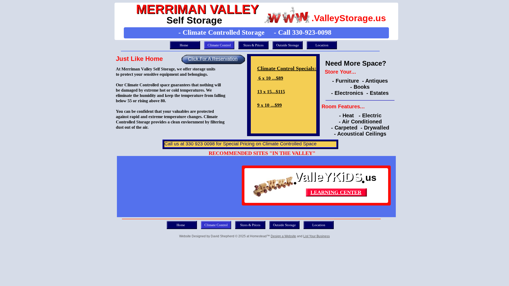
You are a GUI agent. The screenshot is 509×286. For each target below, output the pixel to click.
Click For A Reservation (213, 58)
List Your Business (316, 236)
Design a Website (283, 236)
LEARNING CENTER (335, 192)
